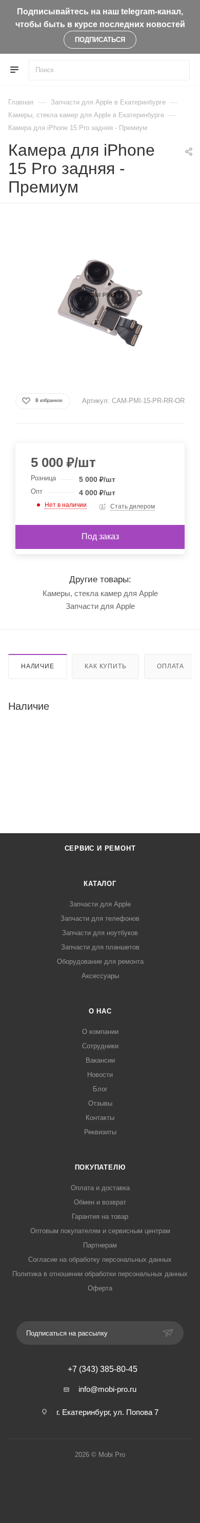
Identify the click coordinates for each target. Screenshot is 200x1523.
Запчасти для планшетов (100, 947)
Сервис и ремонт (100, 848)
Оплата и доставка (100, 1188)
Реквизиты (100, 1132)
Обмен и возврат (100, 1202)
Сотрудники (100, 1046)
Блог (100, 1089)
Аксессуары (100, 976)
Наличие (37, 666)
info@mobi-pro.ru (107, 1389)
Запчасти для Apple (100, 606)
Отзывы (100, 1103)
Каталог (100, 883)
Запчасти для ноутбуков (100, 933)
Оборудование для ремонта (100, 961)
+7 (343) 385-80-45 (102, 1369)
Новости (100, 1074)
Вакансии (100, 1060)
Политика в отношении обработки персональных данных (100, 1274)
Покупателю (100, 1167)
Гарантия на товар (100, 1216)
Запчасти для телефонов (100, 918)
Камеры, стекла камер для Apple (100, 593)
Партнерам (100, 1245)
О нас (100, 1011)
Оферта (100, 1288)
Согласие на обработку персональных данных (100, 1259)
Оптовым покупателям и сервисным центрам (100, 1231)
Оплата (170, 666)
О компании (100, 1031)
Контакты (100, 1118)
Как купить (105, 666)
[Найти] (177, 70)
